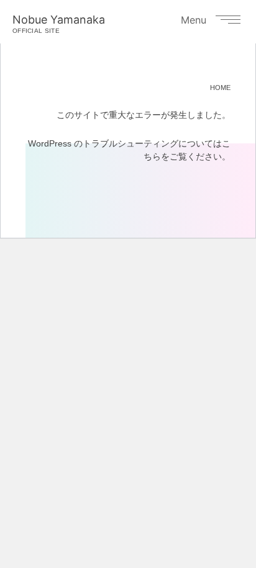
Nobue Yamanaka (58, 23)
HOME (220, 87)
